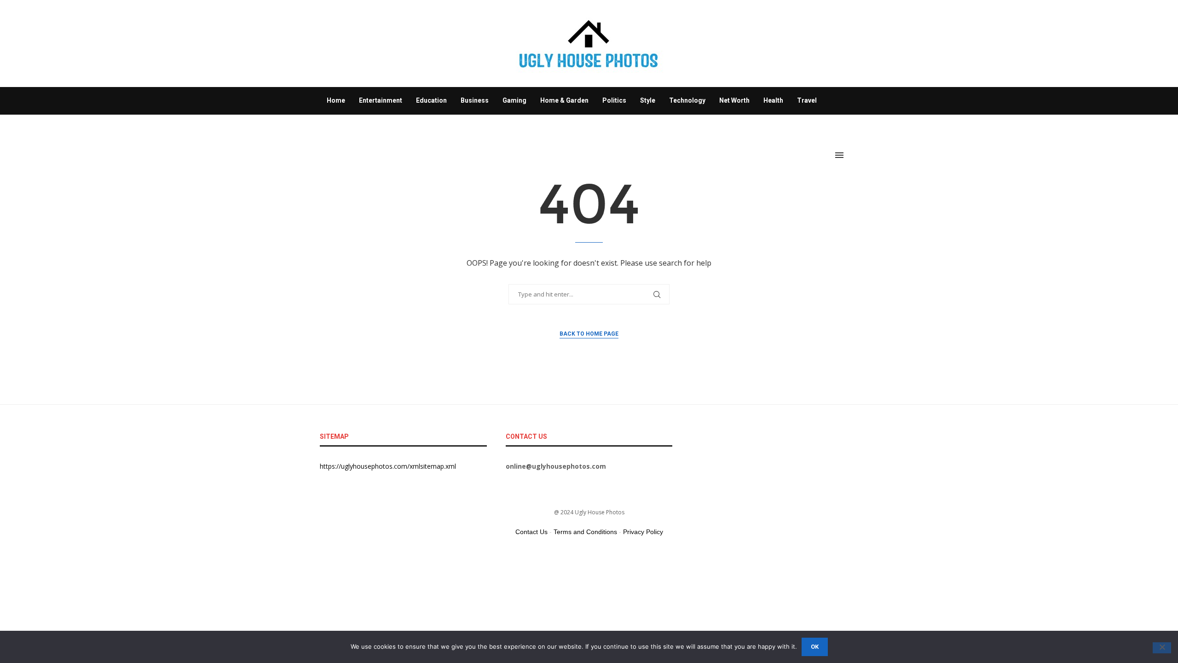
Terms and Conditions (585, 531)
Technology (687, 100)
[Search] (853, 155)
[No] (1162, 647)
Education (431, 100)
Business (475, 100)
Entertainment (380, 100)
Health (773, 100)
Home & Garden (564, 100)
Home (336, 100)
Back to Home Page (589, 334)
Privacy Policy (643, 531)
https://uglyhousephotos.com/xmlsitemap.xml (388, 466)
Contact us (343, 127)
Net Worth (734, 100)
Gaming (514, 100)
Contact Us (531, 531)
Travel (807, 100)
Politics (614, 100)
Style (647, 100)
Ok (815, 646)
